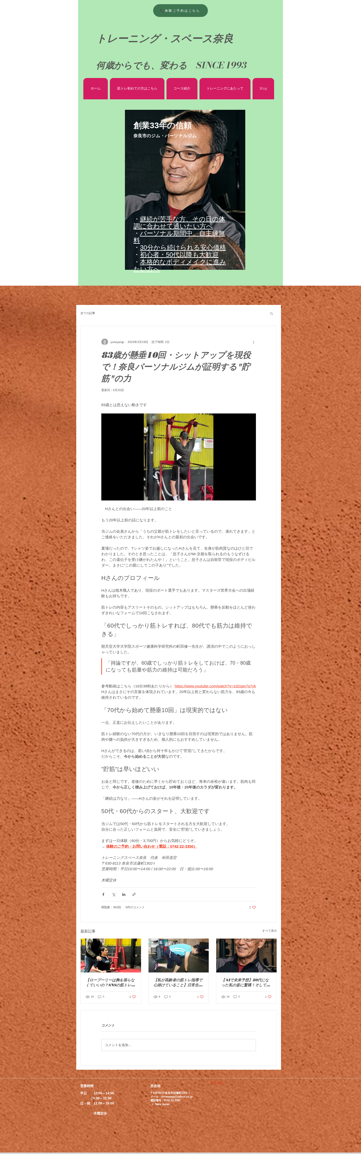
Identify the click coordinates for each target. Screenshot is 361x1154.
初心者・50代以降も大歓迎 (179, 254)
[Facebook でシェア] (103, 894)
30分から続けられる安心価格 (183, 247)
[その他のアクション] (253, 341)
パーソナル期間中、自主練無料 (179, 237)
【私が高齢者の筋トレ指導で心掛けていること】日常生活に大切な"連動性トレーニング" (178, 983)
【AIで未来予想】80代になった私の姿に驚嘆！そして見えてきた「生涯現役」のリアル (245, 983)
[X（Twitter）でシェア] (114, 894)
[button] (271, 313)
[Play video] (178, 456)
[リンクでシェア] (134, 894)
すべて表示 (269, 930)
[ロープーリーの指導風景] (111, 955)
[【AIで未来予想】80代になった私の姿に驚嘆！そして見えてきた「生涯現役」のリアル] (246, 955)
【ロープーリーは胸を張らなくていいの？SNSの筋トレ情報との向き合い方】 (110, 983)
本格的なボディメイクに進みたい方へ (179, 265)
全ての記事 (87, 313)
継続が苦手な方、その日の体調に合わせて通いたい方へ (179, 222)
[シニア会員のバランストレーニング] (179, 955)
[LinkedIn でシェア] (124, 894)
